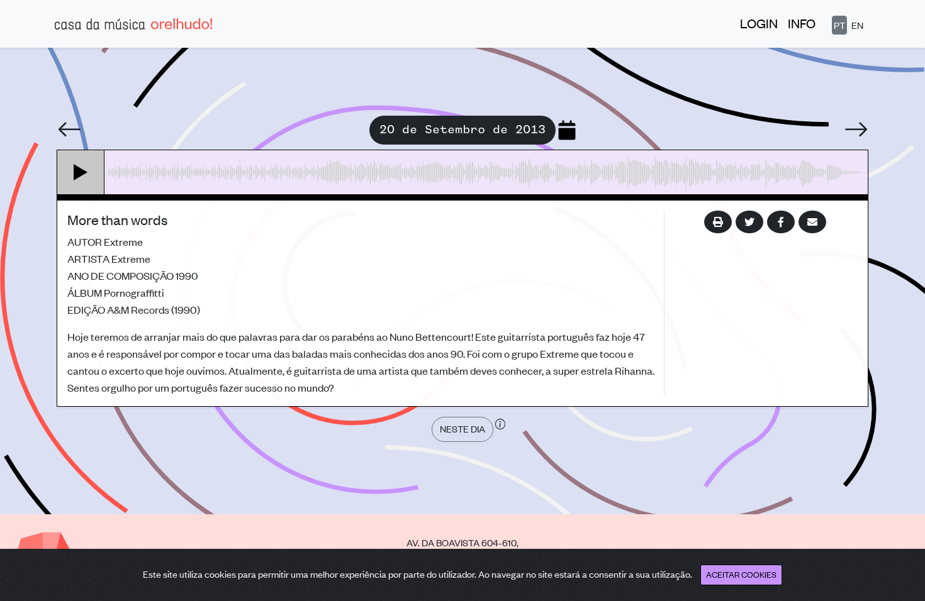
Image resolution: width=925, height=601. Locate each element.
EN (857, 24)
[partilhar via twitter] (749, 222)
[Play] (80, 172)
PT (839, 24)
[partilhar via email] (812, 222)
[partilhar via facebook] (781, 222)
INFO (802, 22)
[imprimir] (718, 222)
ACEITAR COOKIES (741, 574)
